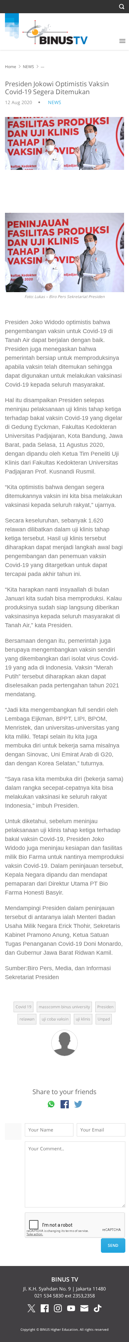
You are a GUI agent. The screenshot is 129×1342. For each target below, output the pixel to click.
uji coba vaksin (55, 1019)
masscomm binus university (64, 1007)
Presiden (105, 1007)
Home (10, 66)
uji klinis (83, 1019)
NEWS (28, 66)
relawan (27, 1019)
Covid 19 (23, 1007)
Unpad (104, 1019)
